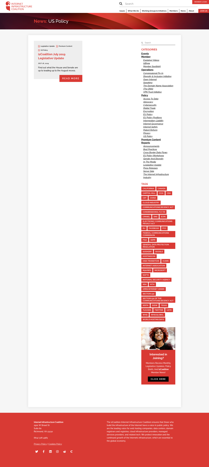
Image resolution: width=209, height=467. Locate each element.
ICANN (166, 261)
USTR (169, 310)
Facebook (154, 228)
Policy (144, 95)
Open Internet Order (153, 289)
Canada (161, 188)
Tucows (147, 310)
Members (173, 11)
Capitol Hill (149, 193)
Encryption (148, 111)
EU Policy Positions (152, 117)
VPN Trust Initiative (152, 92)
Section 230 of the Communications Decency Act (158, 299)
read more (70, 78)
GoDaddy (147, 251)
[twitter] (37, 451)
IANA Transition (151, 261)
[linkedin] (50, 451)
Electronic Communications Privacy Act (157, 222)
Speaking (147, 82)
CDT (144, 198)
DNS (155, 217)
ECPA (163, 217)
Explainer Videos (151, 60)
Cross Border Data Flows (155, 152)
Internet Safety (150, 127)
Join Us (203, 11)
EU (144, 228)
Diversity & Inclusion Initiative (157, 76)
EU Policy (148, 114)
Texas (164, 305)
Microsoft (160, 270)
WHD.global (157, 315)
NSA (145, 284)
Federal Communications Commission (156, 234)
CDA (169, 193)
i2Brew (146, 63)
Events (145, 53)
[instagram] (57, 451)
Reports (145, 142)
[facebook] (43, 451)
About (191, 11)
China (153, 198)
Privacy (146, 133)
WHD (145, 315)
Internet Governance (153, 124)
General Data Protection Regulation (156, 246)
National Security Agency (156, 280)
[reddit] (64, 451)
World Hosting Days (153, 319)
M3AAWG (147, 270)
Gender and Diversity (153, 158)
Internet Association (154, 266)
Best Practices (150, 149)
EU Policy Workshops (153, 155)
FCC (164, 228)
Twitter (159, 310)
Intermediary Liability (153, 120)
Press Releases (150, 168)
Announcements (151, 146)
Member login (200, 2)
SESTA (145, 305)
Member (146, 56)
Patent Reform (150, 130)
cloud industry (151, 202)
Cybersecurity (150, 105)
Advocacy (148, 102)
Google (159, 251)
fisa (145, 240)
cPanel (146, 217)
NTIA (152, 284)
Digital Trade (149, 108)
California (148, 188)
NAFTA (146, 275)
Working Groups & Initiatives (154, 11)
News (183, 11)
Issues (122, 11)
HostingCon (149, 256)
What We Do (133, 11)
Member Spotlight (152, 66)
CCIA (161, 193)
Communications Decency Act (158, 207)
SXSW (154, 305)
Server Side (148, 171)
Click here (158, 379)
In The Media (149, 162)
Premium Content (65, 46)
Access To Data (150, 99)
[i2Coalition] (19, 6)
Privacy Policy (40, 444)
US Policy (44, 50)
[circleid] (71, 451)
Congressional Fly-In (153, 73)
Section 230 (148, 294)
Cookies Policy (55, 444)
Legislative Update (48, 46)
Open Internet (150, 79)
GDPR (152, 240)
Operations (147, 69)
